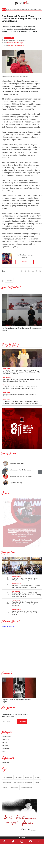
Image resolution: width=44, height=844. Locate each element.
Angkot (5, 787)
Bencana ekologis (26, 787)
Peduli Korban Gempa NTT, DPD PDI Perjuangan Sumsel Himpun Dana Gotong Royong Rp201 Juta (26, 594)
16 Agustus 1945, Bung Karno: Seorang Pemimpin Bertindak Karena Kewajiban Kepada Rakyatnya (20, 387)
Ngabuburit (28, 777)
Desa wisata (14, 787)
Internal (4, 742)
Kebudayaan (7, 782)
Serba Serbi (6, 748)
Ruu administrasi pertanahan (23, 782)
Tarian (37, 782)
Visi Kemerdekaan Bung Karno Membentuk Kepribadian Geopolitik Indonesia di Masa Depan (21, 380)
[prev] (4, 472)
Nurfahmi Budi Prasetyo (15, 43)
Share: (4, 271)
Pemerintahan (9, 38)
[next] (40, 311)
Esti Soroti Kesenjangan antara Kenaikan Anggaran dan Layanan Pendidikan (26, 586)
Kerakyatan (5, 739)
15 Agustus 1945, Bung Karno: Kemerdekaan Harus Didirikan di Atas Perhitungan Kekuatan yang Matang (20, 402)
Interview (5, 745)
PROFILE (24, 262)
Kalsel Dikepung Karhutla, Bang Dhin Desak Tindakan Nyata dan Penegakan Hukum (25, 612)
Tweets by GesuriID (8, 626)
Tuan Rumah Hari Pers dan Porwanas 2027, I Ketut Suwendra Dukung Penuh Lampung (25, 603)
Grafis (4, 751)
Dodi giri (37, 777)
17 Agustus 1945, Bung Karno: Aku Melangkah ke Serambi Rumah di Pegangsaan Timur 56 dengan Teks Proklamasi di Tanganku (21, 372)
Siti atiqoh (18, 777)
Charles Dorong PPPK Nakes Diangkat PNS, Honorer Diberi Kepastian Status (25, 579)
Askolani (9, 280)
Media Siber (6, 762)
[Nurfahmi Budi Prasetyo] (7, 258)
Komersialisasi (7, 777)
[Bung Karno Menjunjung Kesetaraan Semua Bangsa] (19, 688)
